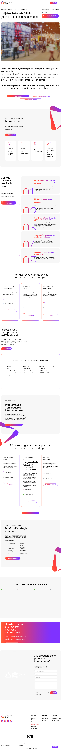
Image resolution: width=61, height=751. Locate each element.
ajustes (35, 748)
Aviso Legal (21, 745)
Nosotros (44, 715)
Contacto (54, 715)
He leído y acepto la (42, 693)
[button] (59, 3)
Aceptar (55, 746)
